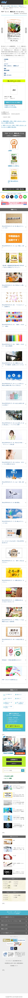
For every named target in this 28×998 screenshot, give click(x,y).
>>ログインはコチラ (15, 113)
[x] (12, 196)
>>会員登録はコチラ (5, 113)
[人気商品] (14, 144)
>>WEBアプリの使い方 (9, 105)
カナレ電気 (7, 887)
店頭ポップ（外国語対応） (8, 707)
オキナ (6, 883)
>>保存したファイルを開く (10, 107)
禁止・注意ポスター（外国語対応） (20, 703)
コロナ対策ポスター (8, 695)
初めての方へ (10, 912)
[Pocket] (20, 196)
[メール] (3, 196)
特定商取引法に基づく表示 (10, 963)
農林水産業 (6, 70)
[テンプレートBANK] (4, 2)
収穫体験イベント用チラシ (13, 165)
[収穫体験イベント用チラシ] (14, 159)
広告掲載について (14, 965)
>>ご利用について (5, 112)
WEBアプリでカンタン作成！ (13, 102)
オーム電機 (7, 885)
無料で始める (15, 726)
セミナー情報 (8, 778)
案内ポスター (19, 694)
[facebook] (7, 196)
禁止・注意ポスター (8, 699)
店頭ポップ (19, 698)
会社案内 (18, 913)
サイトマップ (11, 913)
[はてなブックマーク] (16, 196)
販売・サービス (7, 75)
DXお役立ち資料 (9, 776)
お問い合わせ (17, 912)
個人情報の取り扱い (17, 960)
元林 (16, 885)
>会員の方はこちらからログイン (14, 729)
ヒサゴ (16, 882)
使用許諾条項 (20, 963)
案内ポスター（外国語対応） (8, 703)
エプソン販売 (8, 882)
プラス (16, 883)
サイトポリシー (9, 960)
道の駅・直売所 (7, 117)
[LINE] (25, 196)
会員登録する (14, 759)
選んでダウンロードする (14, 81)
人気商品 (10, 150)
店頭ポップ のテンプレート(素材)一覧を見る (14, 189)
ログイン (14, 763)
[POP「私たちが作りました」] (14, 174)
